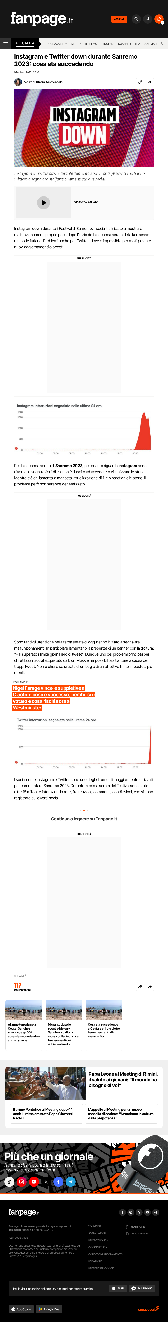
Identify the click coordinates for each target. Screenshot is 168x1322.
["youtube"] (34, 1182)
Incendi (108, 44)
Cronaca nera (57, 44)
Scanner (124, 44)
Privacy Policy (98, 1240)
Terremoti (92, 44)
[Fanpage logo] (36, 19)
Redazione (95, 1261)
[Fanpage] (24, 1212)
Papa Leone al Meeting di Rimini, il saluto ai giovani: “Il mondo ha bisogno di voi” (123, 1079)
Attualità (25, 43)
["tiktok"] (9, 1182)
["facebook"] (58, 1182)
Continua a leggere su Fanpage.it (84, 818)
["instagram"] (22, 1182)
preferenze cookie (101, 1268)
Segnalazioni (97, 1233)
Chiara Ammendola (49, 82)
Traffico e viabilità (149, 44)
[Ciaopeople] (148, 1310)
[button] (150, 82)
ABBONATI (119, 19)
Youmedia (95, 1226)
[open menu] (5, 43)
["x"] (46, 1182)
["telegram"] (71, 1182)
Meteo (75, 44)
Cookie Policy (97, 1247)
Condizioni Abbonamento (105, 1254)
